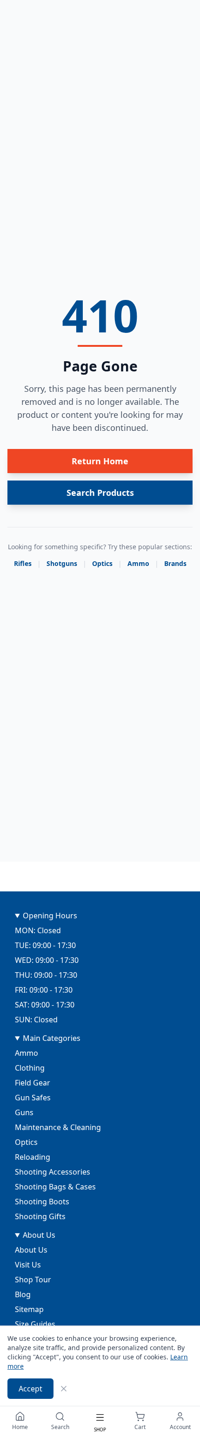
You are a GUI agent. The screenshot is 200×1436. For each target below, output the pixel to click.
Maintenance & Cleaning (58, 1127)
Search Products (100, 492)
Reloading (32, 1157)
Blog (23, 1294)
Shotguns (62, 563)
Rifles (23, 563)
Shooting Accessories (52, 1172)
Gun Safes (33, 1097)
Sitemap (29, 1309)
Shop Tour (33, 1279)
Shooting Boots (42, 1201)
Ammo (138, 563)
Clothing (30, 1068)
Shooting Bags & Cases (55, 1187)
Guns (24, 1112)
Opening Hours (50, 915)
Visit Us (28, 1265)
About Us (39, 1235)
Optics (102, 563)
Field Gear (32, 1083)
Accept (30, 1389)
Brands (175, 563)
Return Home (100, 461)
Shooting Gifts (40, 1216)
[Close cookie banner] (63, 1388)
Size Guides (35, 1324)
